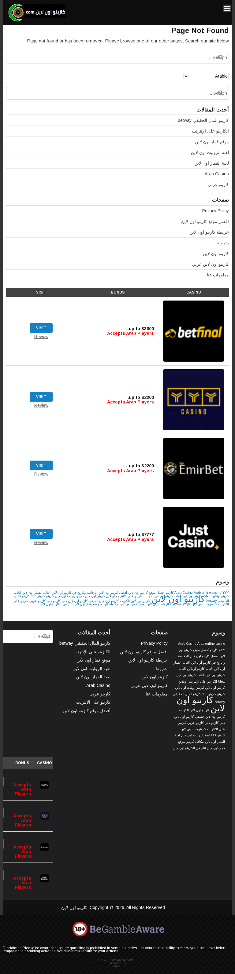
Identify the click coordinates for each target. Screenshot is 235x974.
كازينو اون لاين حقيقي (104, 601)
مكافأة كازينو (109, 604)
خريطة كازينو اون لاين (209, 232)
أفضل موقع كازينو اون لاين (146, 592)
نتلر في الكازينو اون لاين (56, 604)
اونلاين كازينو (106, 596)
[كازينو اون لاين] (36, 20)
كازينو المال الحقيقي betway (203, 120)
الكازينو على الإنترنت (210, 131)
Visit (41, 328)
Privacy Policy (215, 210)
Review (41, 336)
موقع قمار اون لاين (212, 141)
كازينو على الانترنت (93, 702)
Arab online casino (207, 592)
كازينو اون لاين (216, 253)
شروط (223, 242)
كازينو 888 (38, 596)
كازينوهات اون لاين (204, 604)
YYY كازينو (217, 650)
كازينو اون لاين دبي (75, 601)
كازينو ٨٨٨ (183, 604)
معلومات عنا (218, 274)
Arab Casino (217, 173)
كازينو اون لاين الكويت (135, 601)
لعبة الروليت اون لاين (210, 152)
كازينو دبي (54, 601)
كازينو (50, 596)
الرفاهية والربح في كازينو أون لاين (74, 592)
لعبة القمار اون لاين (211, 163)
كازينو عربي (218, 184)
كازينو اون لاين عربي (210, 264)
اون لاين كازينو (86, 596)
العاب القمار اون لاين (36, 592)
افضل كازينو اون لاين (113, 592)
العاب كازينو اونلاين (200, 668)
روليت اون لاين (65, 596)
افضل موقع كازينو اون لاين (205, 221)
